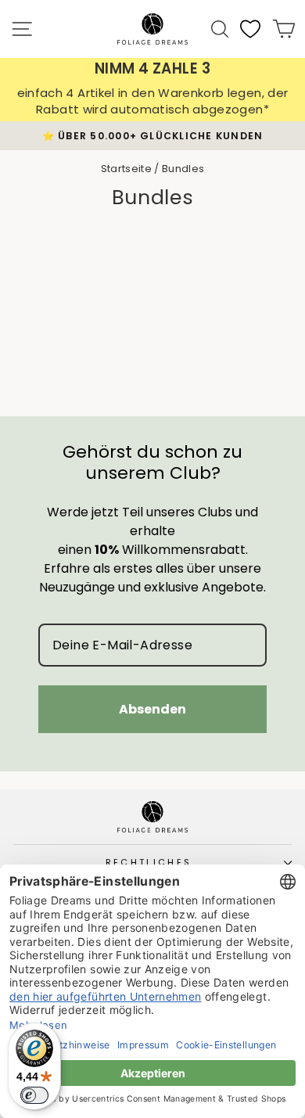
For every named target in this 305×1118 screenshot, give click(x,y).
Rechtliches (149, 862)
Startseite (126, 168)
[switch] (34, 1095)
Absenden (152, 709)
